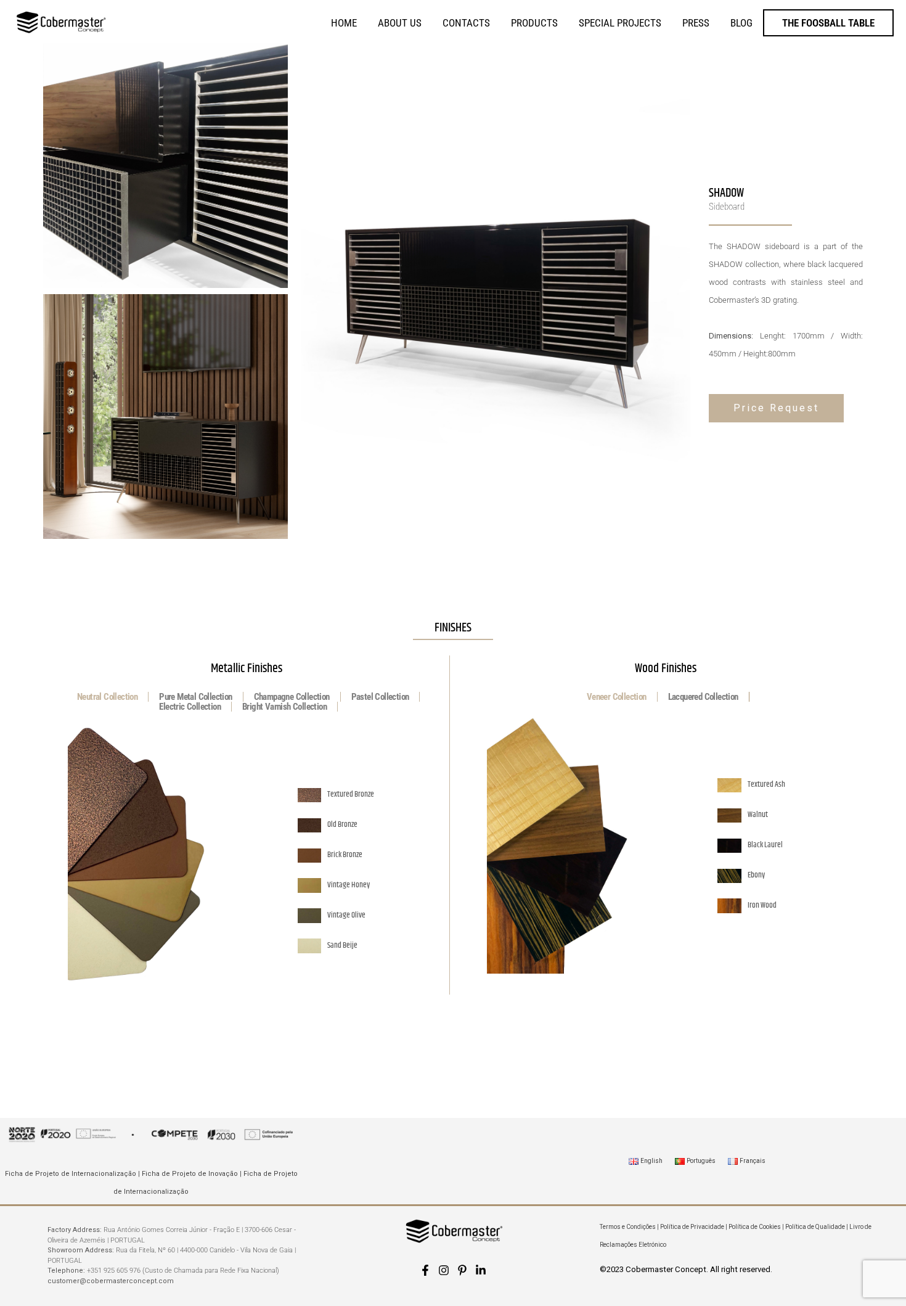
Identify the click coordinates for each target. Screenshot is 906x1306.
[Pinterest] (462, 1270)
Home (344, 23)
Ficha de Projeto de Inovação (190, 1174)
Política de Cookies (754, 1226)
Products (534, 23)
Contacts (466, 23)
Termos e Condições (628, 1226)
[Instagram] (443, 1270)
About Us (400, 23)
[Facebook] (425, 1270)
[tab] (108, 697)
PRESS (695, 23)
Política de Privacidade (692, 1226)
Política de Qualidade (815, 1226)
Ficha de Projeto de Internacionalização (70, 1174)
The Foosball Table (828, 23)
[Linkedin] (480, 1270)
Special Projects (620, 23)
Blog (741, 23)
